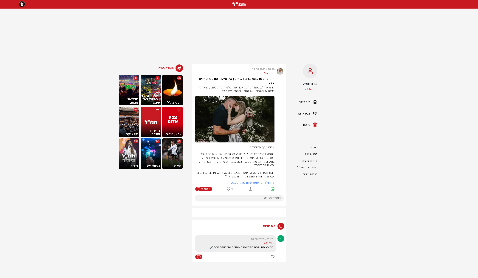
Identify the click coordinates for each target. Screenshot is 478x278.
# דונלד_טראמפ (263, 182)
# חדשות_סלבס (241, 182)
